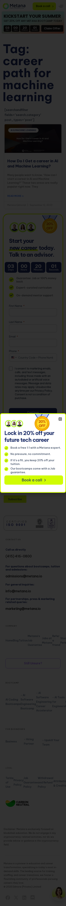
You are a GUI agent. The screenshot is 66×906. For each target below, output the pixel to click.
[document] (33, 453)
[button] (60, 419)
